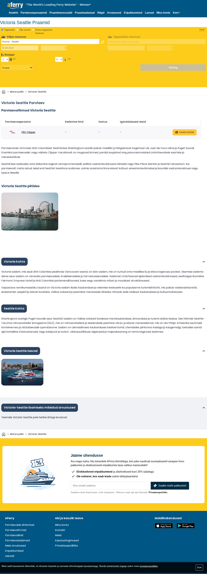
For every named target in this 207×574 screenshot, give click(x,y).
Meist (58, 535)
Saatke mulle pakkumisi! (172, 485)
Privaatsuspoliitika (158, 492)
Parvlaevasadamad (17, 540)
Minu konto (163, 12)
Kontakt (60, 530)
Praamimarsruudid (60, 12)
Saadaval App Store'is (164, 525)
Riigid (100, 12)
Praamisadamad (85, 12)
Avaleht (13, 12)
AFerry (9, 518)
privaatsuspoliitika (149, 566)
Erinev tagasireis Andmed (43, 31)
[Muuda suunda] (102, 42)
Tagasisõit (9, 29)
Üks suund (24, 29)
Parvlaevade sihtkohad (19, 525)
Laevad (149, 12)
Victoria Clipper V (22, 379)
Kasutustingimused (67, 540)
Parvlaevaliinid (14, 535)
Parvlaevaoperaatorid (34, 12)
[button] (177, 13)
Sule (199, 567)
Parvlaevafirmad (15, 530)
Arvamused (114, 12)
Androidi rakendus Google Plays (186, 525)
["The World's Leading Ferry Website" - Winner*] (15, 5)
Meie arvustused (15, 545)
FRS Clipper (28, 132)
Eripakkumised (133, 12)
